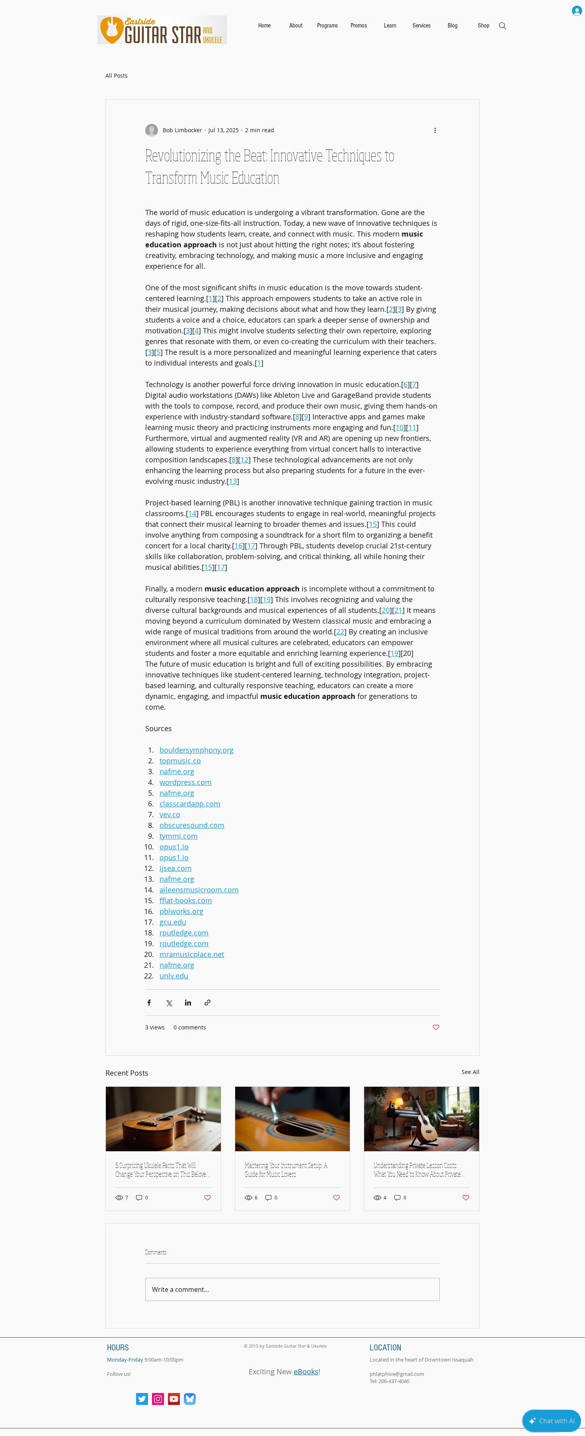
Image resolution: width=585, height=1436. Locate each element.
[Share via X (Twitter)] (168, 1002)
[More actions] (435, 130)
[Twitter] (142, 1399)
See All (471, 1072)
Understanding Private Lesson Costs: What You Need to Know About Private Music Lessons (417, 1169)
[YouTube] (174, 1399)
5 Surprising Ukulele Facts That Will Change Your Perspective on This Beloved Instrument (162, 1169)
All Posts (116, 75)
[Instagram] (158, 1399)
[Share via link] (207, 1002)
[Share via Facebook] (149, 1002)
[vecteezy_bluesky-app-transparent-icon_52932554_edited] (190, 1399)
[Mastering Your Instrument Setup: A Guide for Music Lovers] (292, 1119)
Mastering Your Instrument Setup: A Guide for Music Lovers (286, 1169)
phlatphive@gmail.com (397, 1373)
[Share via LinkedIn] (188, 1002)
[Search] (502, 26)
